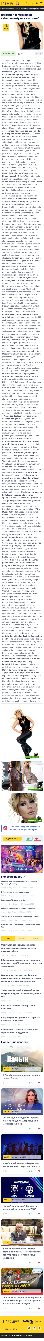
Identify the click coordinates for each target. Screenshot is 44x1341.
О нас (8, 1329)
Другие (11, 1001)
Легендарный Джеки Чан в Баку (14, 900)
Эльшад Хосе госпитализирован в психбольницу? (20, 916)
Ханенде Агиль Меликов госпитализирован (18, 908)
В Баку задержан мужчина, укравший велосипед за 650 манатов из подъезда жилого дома (21, 963)
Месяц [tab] (36, 938)
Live (15, 1329)
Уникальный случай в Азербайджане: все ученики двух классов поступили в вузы (21, 993)
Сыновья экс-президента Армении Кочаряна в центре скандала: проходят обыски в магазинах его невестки (21, 978)
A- (37, 54)
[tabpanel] (22, 990)
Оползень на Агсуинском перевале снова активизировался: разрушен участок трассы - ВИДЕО (22, 1300)
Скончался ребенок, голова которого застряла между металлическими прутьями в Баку (20, 948)
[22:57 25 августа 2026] (22, 1232)
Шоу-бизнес (8, 53)
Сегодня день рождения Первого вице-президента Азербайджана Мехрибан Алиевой (21, 1120)
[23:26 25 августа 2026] (22, 1190)
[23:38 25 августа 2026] (22, 1147)
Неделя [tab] (22, 938)
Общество (13, 955)
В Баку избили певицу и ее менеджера (16, 892)
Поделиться (10, 839)
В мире (11, 986)
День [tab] (8, 938)
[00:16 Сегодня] (22, 1059)
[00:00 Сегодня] (22, 1101)
